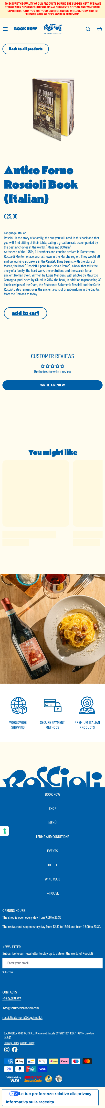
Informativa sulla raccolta (30, 1101)
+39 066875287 (11, 998)
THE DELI (52, 865)
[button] (25, 313)
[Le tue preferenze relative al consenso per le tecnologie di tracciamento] (4, 831)
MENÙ (52, 822)
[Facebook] (15, 1049)
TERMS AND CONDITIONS (52, 836)
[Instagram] (7, 1049)
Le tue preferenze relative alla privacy (55, 1093)
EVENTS (52, 850)
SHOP (52, 808)
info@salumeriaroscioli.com (20, 1008)
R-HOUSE (52, 893)
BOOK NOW (25, 28)
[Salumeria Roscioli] (52, 29)
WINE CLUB (52, 879)
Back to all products (25, 48)
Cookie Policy (27, 1043)
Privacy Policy (11, 1043)
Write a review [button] (52, 385)
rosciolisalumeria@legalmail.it (22, 1017)
